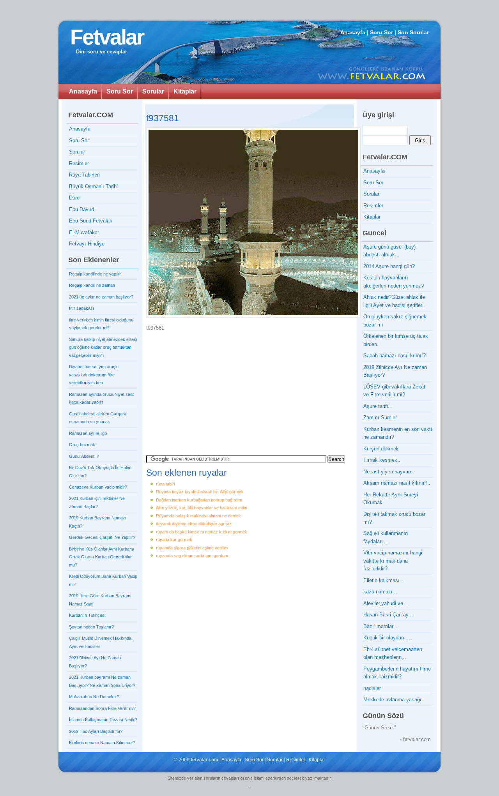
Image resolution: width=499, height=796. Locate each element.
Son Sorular (413, 32)
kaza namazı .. (380, 592)
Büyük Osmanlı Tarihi (93, 186)
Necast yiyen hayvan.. (388, 472)
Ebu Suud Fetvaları (91, 221)
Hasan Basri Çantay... (388, 615)
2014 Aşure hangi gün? (389, 266)
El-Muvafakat (84, 232)
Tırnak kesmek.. (381, 460)
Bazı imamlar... (380, 626)
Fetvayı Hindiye (86, 244)
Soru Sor (381, 32)
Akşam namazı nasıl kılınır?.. (396, 483)
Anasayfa (352, 32)
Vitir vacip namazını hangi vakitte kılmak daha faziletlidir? (392, 561)
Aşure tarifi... (378, 406)
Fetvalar (106, 37)
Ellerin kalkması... (383, 580)
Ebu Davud (81, 209)
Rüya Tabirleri (84, 175)
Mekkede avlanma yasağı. (393, 699)
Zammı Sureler (380, 417)
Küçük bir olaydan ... (386, 638)
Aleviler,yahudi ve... (385, 603)
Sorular (153, 91)
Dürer (75, 198)
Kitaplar (184, 91)
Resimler (79, 163)
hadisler (372, 688)
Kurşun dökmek (381, 449)
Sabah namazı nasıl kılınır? (394, 355)
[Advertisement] (212, 390)
